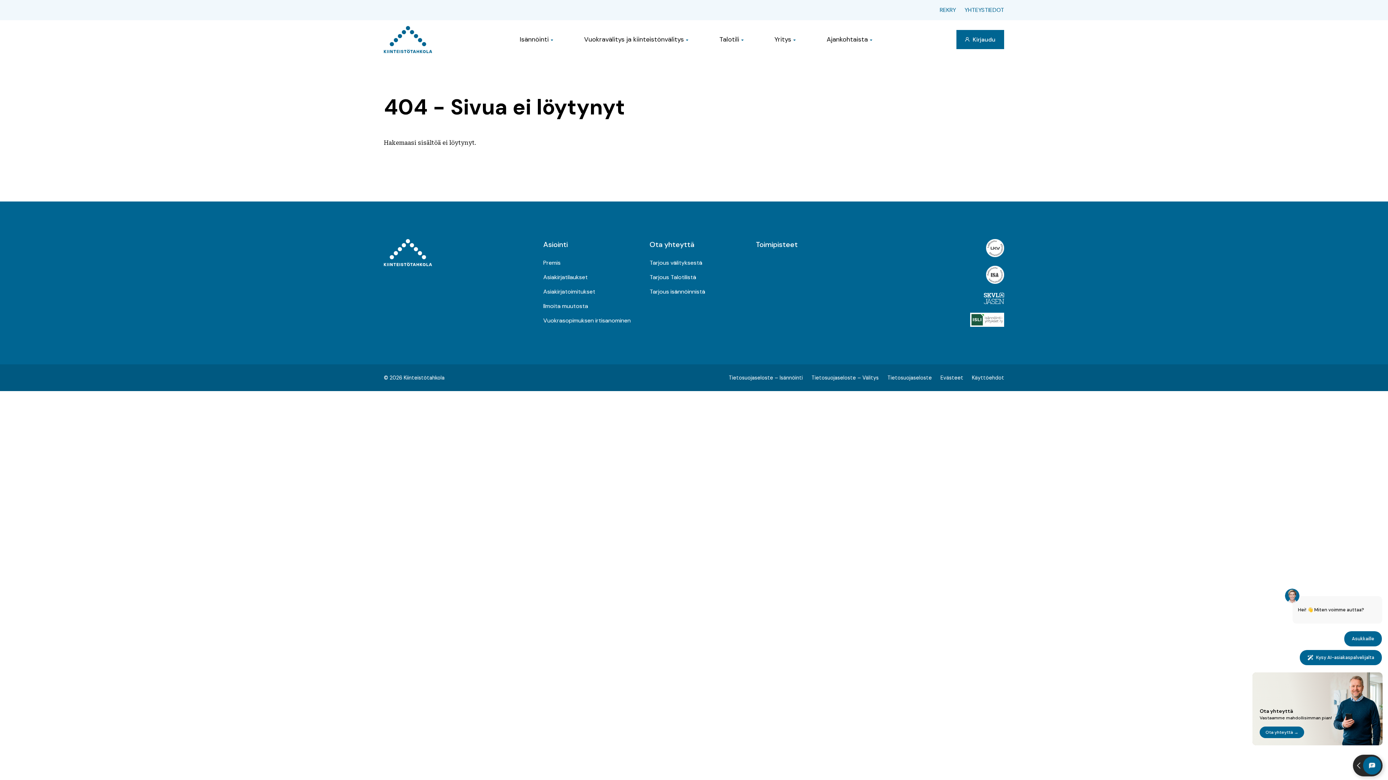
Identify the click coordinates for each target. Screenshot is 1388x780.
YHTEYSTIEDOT (984, 10)
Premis (552, 262)
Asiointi (555, 244)
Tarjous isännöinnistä (677, 291)
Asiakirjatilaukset (565, 277)
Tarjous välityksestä (676, 262)
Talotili (729, 39)
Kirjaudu (983, 39)
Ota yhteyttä (672, 244)
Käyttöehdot (988, 377)
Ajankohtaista (847, 39)
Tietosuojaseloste (909, 377)
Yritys (783, 39)
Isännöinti (534, 39)
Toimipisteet (777, 244)
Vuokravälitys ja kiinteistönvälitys (634, 39)
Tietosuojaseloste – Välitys (845, 377)
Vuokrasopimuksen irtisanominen (587, 320)
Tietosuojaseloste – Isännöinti (766, 377)
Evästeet (952, 377)
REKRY (948, 10)
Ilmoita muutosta (565, 306)
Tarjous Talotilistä (673, 277)
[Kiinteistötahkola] (408, 39)
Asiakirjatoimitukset (569, 291)
